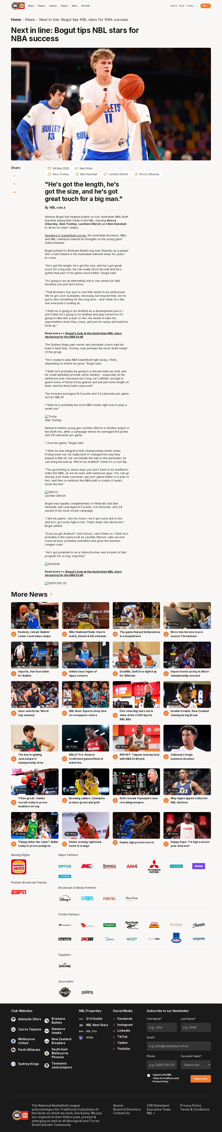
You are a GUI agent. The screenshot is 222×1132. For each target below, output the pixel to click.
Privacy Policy (160, 1081)
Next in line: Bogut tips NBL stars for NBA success (83, 19)
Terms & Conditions (163, 1078)
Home (16, 19)
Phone (151, 1056)
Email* (151, 1037)
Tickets (190, 6)
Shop (181, 6)
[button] (32, 5)
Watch (174, 6)
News (30, 19)
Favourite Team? (191, 1056)
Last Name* (188, 1018)
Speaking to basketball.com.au (65, 235)
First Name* (154, 1018)
